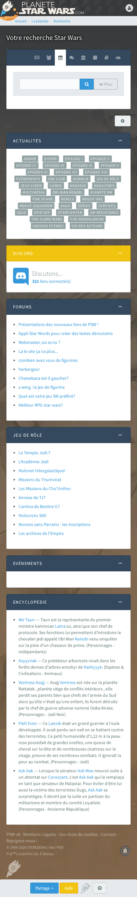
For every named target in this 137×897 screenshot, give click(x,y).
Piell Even (27, 723)
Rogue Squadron (36, 205)
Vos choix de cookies (78, 834)
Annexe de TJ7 (32, 497)
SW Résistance (104, 212)
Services (107, 205)
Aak (90, 777)
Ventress (68, 682)
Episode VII (66, 172)
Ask (81, 771)
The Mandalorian (87, 219)
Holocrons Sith (32, 515)
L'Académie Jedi (33, 461)
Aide (69, 888)
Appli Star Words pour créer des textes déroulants (65, 333)
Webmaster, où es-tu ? (39, 342)
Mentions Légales (39, 834)
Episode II (100, 158)
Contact (108, 834)
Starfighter (70, 212)
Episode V (110, 165)
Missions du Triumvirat (39, 479)
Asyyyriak (27, 660)
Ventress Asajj (31, 682)
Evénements (28, 179)
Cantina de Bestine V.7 (39, 506)
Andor (30, 158)
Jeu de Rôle (108, 179)
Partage (43, 888)
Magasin (78, 185)
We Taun (26, 620)
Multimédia (34, 192)
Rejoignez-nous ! (22, 841)
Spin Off (42, 212)
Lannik (54, 723)
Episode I (74, 158)
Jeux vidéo (31, 185)
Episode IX (83, 165)
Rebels (68, 199)
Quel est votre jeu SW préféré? (46, 396)
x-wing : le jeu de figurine (41, 387)
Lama (60, 626)
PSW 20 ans (42, 199)
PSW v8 (13, 834)
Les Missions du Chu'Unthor (44, 488)
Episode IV (55, 165)
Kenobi (81, 639)
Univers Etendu (48, 226)
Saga (65, 205)
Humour (81, 179)
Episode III (26, 165)
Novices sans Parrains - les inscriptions (54, 524)
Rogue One (92, 199)
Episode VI (38, 172)
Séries (84, 205)
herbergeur (29, 369)
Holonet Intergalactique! (41, 470)
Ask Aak (25, 771)
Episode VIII (96, 172)
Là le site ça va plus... (38, 351)
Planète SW (101, 192)
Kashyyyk (93, 667)
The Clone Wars (47, 219)
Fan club (56, 179)
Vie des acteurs (87, 226)
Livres (56, 185)
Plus (107, 84)
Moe (89, 771)
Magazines (104, 185)
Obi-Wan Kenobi (67, 192)
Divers (50, 158)
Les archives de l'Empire (41, 533)
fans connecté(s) (51, 276)
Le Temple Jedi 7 (34, 453)
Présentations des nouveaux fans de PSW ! (58, 324)
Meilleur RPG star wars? (40, 405)
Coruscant (58, 777)
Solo (21, 212)
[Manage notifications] (125, 851)
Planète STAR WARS (51, 8)
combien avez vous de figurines (48, 360)
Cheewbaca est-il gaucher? (43, 378)
